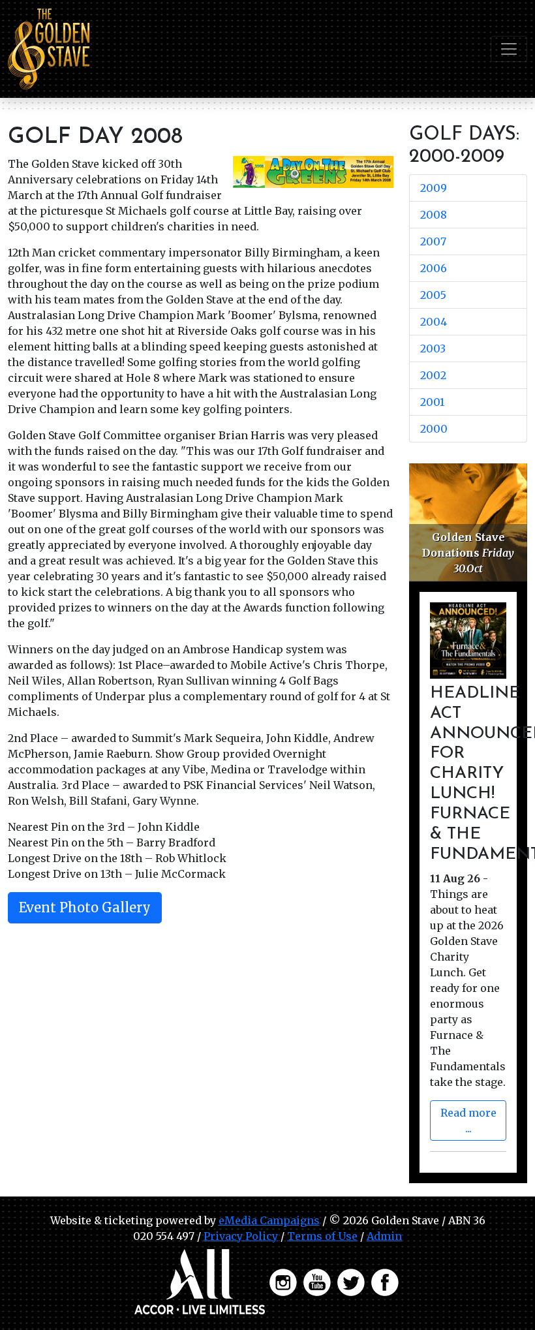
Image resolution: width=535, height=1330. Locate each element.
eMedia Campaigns (269, 1220)
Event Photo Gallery (85, 907)
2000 (434, 428)
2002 (433, 375)
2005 (433, 295)
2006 (433, 268)
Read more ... (468, 1120)
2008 (433, 214)
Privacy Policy (241, 1236)
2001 (432, 402)
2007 (433, 241)
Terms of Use (322, 1236)
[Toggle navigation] (509, 49)
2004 (433, 321)
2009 (433, 187)
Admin (384, 1236)
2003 (433, 348)
